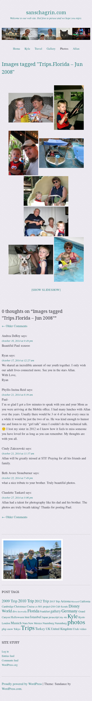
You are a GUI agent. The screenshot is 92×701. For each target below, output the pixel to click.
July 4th (63, 617)
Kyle (27, 49)
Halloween (17, 617)
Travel (38, 49)
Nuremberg (61, 623)
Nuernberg (48, 623)
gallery (55, 610)
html (27, 617)
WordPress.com (11, 689)
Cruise (31, 606)
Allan (76, 49)
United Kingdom (61, 629)
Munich (16, 623)
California (85, 601)
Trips (28, 627)
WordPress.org (10, 664)
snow (10, 629)
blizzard (75, 601)
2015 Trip (55, 601)
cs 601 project (42, 606)
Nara (24, 623)
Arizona (66, 601)
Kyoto (81, 617)
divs (15, 611)
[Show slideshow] (46, 290)
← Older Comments (14, 326)
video (82, 629)
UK (48, 629)
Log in (5, 651)
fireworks (22, 611)
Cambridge (7, 606)
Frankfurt (45, 611)
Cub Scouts (62, 606)
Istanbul (35, 617)
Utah (76, 629)
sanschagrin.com (46, 12)
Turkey (40, 628)
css (53, 606)
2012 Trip (42, 600)
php (4, 629)
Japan (45, 617)
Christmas (20, 606)
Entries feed (8, 656)
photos (76, 621)
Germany (69, 611)
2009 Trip (9, 600)
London (6, 623)
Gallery (51, 49)
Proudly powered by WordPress (22, 684)
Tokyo (17, 629)
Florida (33, 610)
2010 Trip (26, 600)
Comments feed (10, 660)
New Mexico (35, 623)
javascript (54, 617)
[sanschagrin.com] (46, 34)
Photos (64, 49)
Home (16, 49)
